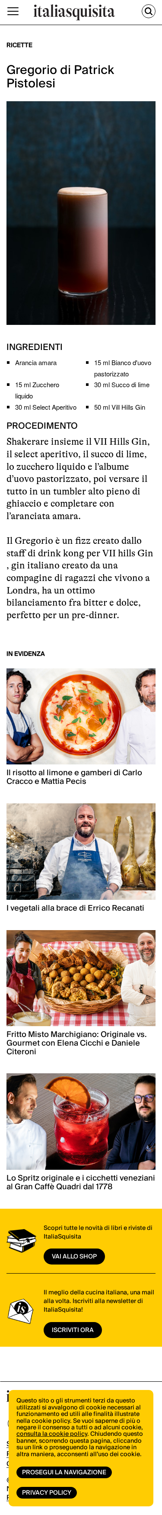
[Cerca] (149, 11)
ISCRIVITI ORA (73, 1330)
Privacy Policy (46, 1493)
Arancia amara (36, 362)
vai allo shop (74, 1257)
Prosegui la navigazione (64, 1472)
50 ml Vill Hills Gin (119, 406)
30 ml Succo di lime (121, 384)
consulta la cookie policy (51, 1434)
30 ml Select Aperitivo (45, 406)
